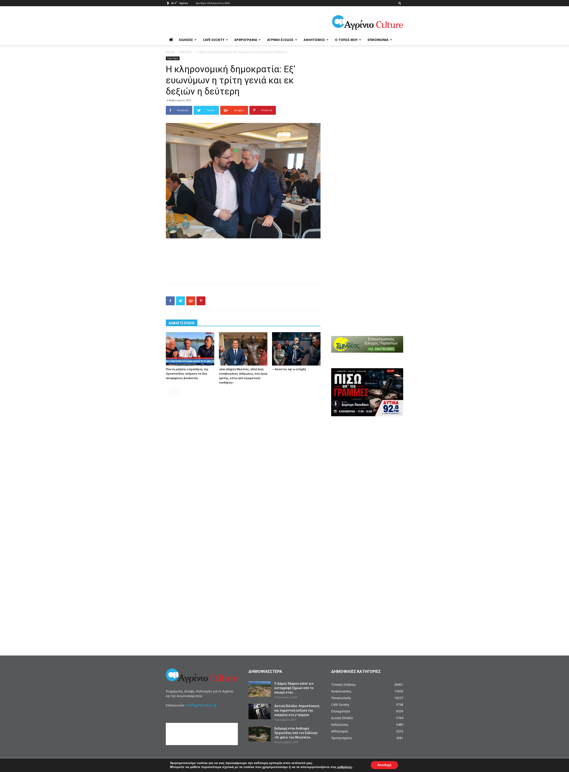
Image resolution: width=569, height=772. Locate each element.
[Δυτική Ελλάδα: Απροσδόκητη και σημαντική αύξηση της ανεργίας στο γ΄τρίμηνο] (259, 711)
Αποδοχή (384, 765)
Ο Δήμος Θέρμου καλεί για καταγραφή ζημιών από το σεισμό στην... (294, 688)
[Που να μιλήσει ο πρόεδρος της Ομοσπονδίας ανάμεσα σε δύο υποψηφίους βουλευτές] (190, 349)
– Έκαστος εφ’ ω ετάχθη (289, 369)
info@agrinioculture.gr (201, 705)
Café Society (213, 40)
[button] (400, 3)
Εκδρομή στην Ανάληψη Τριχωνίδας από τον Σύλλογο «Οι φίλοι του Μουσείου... (296, 733)
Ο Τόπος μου (346, 40)
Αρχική (170, 52)
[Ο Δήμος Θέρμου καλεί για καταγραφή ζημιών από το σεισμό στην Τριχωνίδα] (259, 689)
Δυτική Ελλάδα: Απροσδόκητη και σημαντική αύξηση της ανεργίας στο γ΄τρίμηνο (296, 710)
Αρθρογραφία (245, 40)
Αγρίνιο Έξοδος (280, 40)
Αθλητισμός (314, 40)
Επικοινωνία (378, 40)
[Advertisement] (243, 250)
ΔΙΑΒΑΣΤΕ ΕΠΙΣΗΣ (181, 323)
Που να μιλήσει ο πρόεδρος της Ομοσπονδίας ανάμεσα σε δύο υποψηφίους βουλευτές (187, 374)
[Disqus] (243, 465)
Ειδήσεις (186, 40)
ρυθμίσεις (344, 767)
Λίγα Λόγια (185, 52)
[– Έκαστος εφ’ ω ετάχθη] (296, 349)
